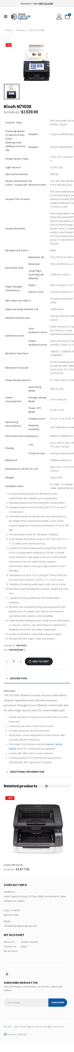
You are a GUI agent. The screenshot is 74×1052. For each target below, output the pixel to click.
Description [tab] (18, 678)
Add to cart (40, 661)
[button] (40, 786)
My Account (10, 951)
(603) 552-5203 (45, 3)
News (24, 946)
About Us (9, 942)
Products (21, 30)
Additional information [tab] (27, 771)
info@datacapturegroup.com (21, 926)
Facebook (7, 974)
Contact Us (10, 946)
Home (8, 30)
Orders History (29, 942)
